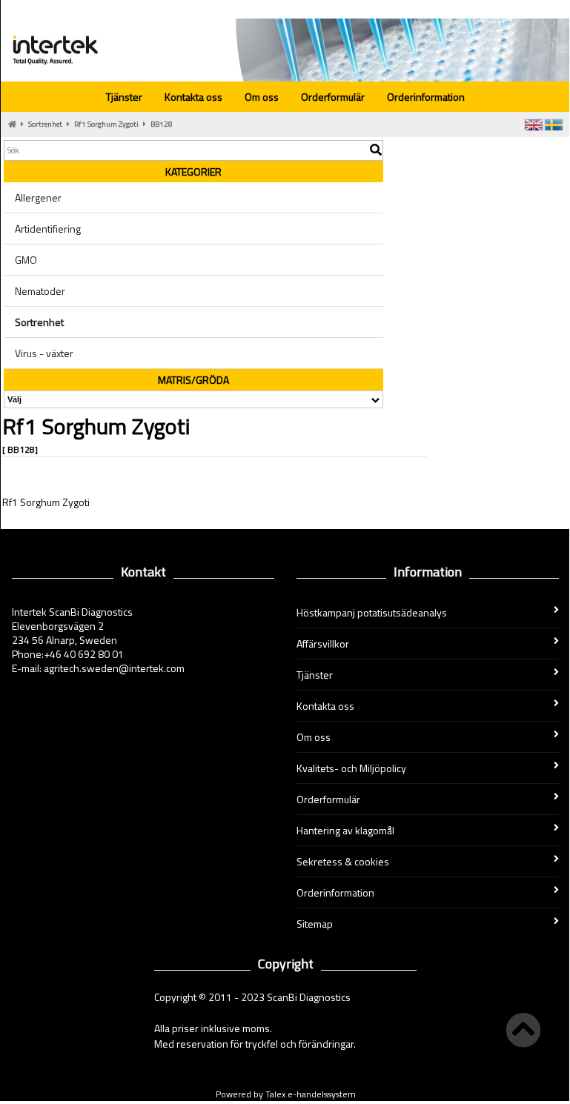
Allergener (38, 197)
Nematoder (40, 291)
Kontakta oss (193, 96)
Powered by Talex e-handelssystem (286, 1094)
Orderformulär (333, 96)
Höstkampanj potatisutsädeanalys (371, 612)
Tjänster (124, 96)
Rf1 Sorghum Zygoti (106, 124)
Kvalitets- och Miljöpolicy (351, 768)
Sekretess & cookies (342, 861)
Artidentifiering (48, 228)
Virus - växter (44, 353)
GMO (26, 259)
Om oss (262, 96)
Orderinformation (426, 96)
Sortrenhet (45, 124)
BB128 (161, 124)
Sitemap (314, 923)
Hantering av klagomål (345, 830)
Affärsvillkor (322, 643)
